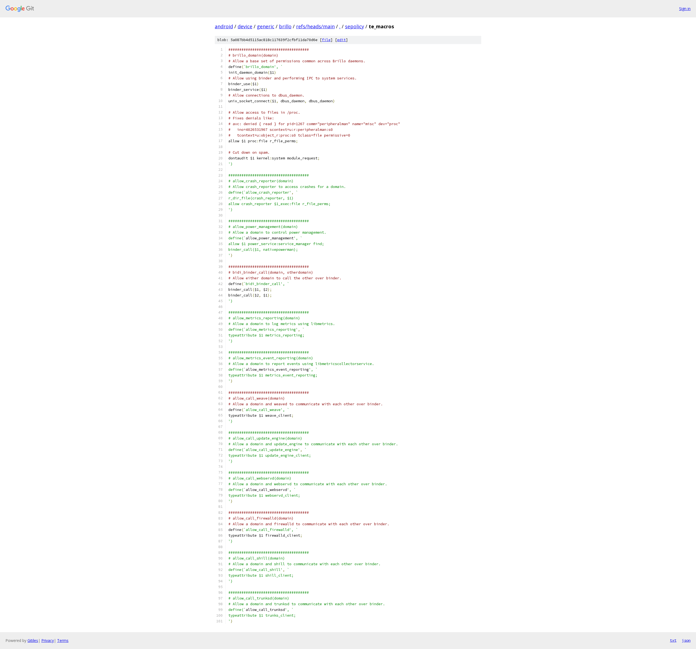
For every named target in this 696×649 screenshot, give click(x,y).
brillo (285, 26)
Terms (63, 640)
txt (673, 640)
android (224, 26)
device (245, 26)
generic (265, 26)
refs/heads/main (315, 26)
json (686, 640)
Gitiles (32, 640)
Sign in (685, 8)
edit (341, 40)
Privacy (47, 640)
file (326, 40)
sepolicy (354, 26)
